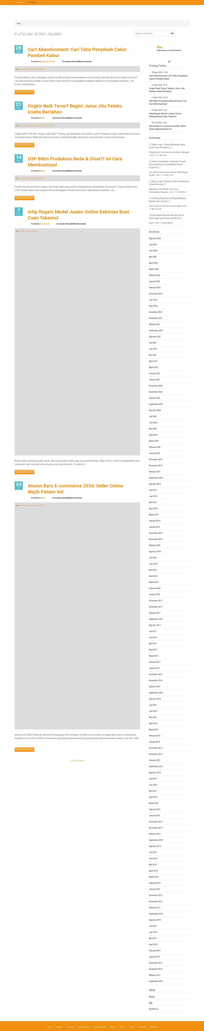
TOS (131, 1027)
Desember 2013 (155, 895)
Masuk (152, 997)
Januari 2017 (154, 668)
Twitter (188, 2)
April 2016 (153, 723)
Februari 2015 (154, 809)
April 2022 (153, 306)
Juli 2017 (153, 631)
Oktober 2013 (154, 907)
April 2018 (153, 576)
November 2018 (155, 539)
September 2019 (156, 478)
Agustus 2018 (155, 551)
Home (20, 2)
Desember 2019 (155, 459)
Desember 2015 (155, 748)
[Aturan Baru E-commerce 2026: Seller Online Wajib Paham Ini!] (77, 615)
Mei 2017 (153, 643)
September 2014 (156, 840)
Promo (176, 12)
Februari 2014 (154, 883)
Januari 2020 (154, 453)
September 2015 (156, 766)
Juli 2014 (153, 852)
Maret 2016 (153, 729)
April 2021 (153, 361)
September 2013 (156, 914)
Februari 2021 (154, 373)
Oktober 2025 (154, 275)
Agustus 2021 (155, 336)
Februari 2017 (154, 662)
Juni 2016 (153, 711)
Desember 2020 (155, 386)
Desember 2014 (155, 821)
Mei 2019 (153, 502)
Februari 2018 (154, 588)
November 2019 (155, 465)
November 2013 (155, 901)
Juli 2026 (153, 244)
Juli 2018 (153, 557)
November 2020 (155, 392)
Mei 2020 (153, 429)
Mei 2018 (153, 570)
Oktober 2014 (154, 834)
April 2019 (153, 508)
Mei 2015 (153, 791)
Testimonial (99, 1027)
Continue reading (24, 92)
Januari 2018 (154, 594)
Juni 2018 (153, 564)
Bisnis (154, 12)
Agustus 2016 (155, 699)
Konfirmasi (83, 1027)
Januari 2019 (154, 527)
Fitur (48, 1027)
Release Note (163, 16)
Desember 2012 (155, 963)
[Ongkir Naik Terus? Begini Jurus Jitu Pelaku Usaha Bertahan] (35, 125)
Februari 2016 (154, 736)
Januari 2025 (154, 281)
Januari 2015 (154, 815)
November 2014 (155, 828)
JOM (165, 12)
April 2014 (153, 871)
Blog (18, 23)
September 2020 (156, 404)
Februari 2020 (154, 447)
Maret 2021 (153, 367)
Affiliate (154, 1027)
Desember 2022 (155, 293)
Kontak (141, 1027)
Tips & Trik (179, 16)
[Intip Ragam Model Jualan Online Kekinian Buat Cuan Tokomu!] (77, 341)
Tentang (31, 2)
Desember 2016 (155, 674)
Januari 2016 (154, 742)
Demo (70, 1027)
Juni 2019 (153, 496)
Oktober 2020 (154, 398)
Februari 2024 (154, 287)
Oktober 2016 (154, 686)
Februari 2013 (154, 950)
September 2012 (156, 981)
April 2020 (153, 435)
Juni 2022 (153, 300)
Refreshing (146, 16)
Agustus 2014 (155, 846)
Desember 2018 (155, 533)
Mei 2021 (153, 355)
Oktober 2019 (154, 472)
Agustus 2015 (155, 772)
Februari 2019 (154, 521)
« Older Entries (77, 760)
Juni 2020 (153, 422)
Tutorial (144, 19)
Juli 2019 (153, 490)
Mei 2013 (153, 938)
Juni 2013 (153, 932)
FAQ (122, 1027)
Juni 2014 (153, 858)
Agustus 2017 (155, 625)
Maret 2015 (153, 803)
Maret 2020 (153, 441)
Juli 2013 (153, 926)
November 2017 (155, 607)
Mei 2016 (153, 717)
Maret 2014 (153, 877)
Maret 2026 (153, 269)
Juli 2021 (153, 343)
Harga (59, 1027)
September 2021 (156, 330)
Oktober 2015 (154, 760)
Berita (143, 12)
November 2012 (155, 969)
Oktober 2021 (154, 324)
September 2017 (156, 619)
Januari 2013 (154, 957)
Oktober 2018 (154, 545)
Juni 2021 (153, 349)
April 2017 (153, 650)
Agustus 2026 (155, 238)
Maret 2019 (153, 514)
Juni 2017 (153, 637)
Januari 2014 (154, 889)
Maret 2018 (153, 582)
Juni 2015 (153, 785)
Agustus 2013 (155, 920)
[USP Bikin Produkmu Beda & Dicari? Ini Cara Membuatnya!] (30, 178)
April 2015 (153, 797)
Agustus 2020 (155, 410)
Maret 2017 (153, 656)
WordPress (153, 1009)
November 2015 (155, 754)
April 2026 (153, 263)
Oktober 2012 (154, 975)
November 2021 (155, 318)
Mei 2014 (153, 864)
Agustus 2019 (155, 484)
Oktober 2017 (154, 613)
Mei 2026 (153, 257)
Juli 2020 (153, 416)
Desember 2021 (155, 312)
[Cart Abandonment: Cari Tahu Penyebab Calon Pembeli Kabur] (30, 69)
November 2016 (155, 680)
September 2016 (156, 693)
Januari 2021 (154, 379)
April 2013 (153, 944)
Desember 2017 (155, 600)
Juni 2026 (153, 250)
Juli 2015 (153, 778)
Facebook (183, 2)
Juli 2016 (153, 705)
